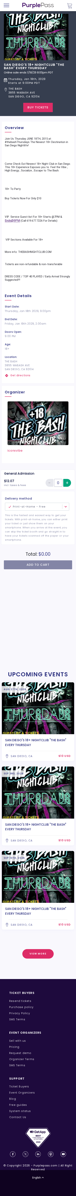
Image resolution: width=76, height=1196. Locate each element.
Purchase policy (21, 1007)
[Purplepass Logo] (38, 5)
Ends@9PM (12, 220)
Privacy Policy (19, 1013)
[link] (38, 375)
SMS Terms (17, 1019)
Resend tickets (20, 1001)
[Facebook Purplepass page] (12, 1154)
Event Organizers (22, 1092)
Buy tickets (37, 107)
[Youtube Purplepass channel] (63, 1154)
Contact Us (17, 1117)
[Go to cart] (69, 6)
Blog (12, 1099)
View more (38, 953)
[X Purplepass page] (25, 1154)
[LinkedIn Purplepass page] (38, 1154)
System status (20, 1111)
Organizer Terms (21, 1059)
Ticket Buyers (19, 1086)
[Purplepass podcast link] (50, 1154)
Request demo (20, 1053)
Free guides (18, 1105)
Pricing (14, 1047)
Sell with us (17, 1041)
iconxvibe (15, 450)
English (36, 1177)
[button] (38, 93)
